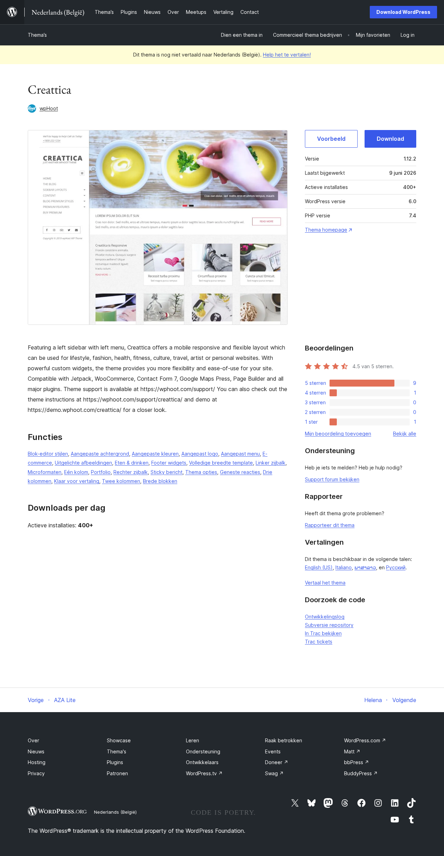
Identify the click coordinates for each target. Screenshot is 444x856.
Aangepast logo (199, 454)
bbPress (356, 762)
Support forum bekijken (332, 479)
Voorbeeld (331, 138)
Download (390, 138)
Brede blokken (160, 481)
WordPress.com (365, 740)
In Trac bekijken (323, 633)
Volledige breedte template (221, 463)
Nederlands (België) (115, 812)
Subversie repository (329, 625)
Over (33, 740)
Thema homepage (326, 230)
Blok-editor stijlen (48, 454)
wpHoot (49, 108)
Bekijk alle (404, 433)
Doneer (276, 762)
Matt (352, 751)
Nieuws (36, 751)
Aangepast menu (240, 454)
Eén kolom (76, 472)
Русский (395, 567)
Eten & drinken (131, 463)
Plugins (115, 762)
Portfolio (101, 472)
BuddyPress (361, 773)
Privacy (36, 773)
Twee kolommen (121, 481)
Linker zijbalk (270, 463)
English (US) (319, 567)
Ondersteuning (203, 751)
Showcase (119, 740)
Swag (274, 773)
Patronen (117, 773)
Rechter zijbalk (130, 472)
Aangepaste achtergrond (100, 454)
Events (273, 751)
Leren (192, 740)
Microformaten (44, 472)
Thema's (116, 751)
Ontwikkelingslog (324, 617)
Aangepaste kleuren (155, 454)
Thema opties (201, 472)
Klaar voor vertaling (76, 481)
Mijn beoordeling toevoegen (338, 433)
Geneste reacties (240, 472)
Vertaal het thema (325, 583)
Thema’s (37, 35)
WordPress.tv (204, 773)
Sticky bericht (166, 472)
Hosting (36, 762)
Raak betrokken (283, 740)
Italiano (343, 567)
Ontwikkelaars (202, 762)
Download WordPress (403, 12)
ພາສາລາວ (365, 567)
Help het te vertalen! (287, 55)
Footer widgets (168, 463)
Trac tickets (318, 642)
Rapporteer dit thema (330, 525)
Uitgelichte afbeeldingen (83, 463)
